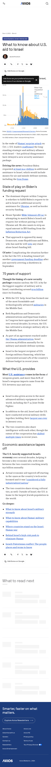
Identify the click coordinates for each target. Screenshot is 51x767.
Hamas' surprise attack (29, 144)
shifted (40, 434)
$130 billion (37, 289)
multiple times (13, 437)
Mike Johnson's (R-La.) (33, 215)
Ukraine (25, 206)
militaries (38, 305)
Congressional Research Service (24, 131)
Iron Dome (22, 179)
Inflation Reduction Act (18, 232)
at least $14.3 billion (23, 169)
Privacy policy (28, 736)
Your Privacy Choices (31, 744)
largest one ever (38, 418)
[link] (5, 64)
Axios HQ (27, 732)
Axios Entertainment (9, 748)
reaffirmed (28, 147)
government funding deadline (27, 259)
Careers (5, 736)
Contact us (6, 740)
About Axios (6, 729)
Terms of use (28, 740)
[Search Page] (47, 3)
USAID (9, 131)
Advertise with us (8, 732)
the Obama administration (20, 339)
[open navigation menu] (3, 3)
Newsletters (6, 744)
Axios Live (27, 729)
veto (30, 244)
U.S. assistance (17, 375)
